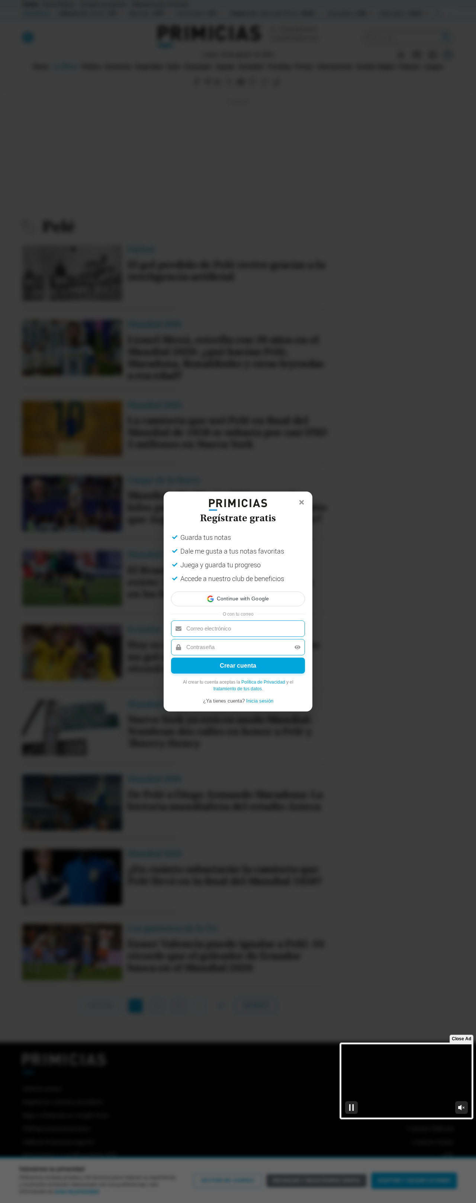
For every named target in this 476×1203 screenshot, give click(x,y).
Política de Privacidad (263, 682)
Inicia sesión (259, 701)
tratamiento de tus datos (237, 688)
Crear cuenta (238, 665)
